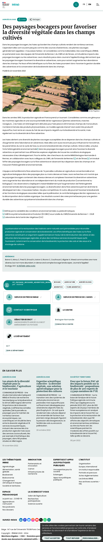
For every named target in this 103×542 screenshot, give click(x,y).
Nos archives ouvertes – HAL (89, 482)
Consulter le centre (64, 324)
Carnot (31, 469)
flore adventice (74, 287)
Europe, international (88, 466)
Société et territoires (80, 377)
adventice (58, 287)
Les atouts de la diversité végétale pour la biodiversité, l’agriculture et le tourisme (17, 385)
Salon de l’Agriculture (37, 495)
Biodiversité (8, 474)
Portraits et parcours (88, 472)
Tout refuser (72, 538)
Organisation (85, 463)
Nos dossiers (8, 509)
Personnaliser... (91, 538)
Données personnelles (38, 536)
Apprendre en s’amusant (8, 502)
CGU (22, 536)
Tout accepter (52, 538)
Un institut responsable (89, 469)
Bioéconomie (8, 477)
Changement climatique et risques (12, 481)
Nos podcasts (9, 507)
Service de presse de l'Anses (78, 297)
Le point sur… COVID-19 (12, 498)
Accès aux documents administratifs (20, 539)
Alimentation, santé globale (11, 470)
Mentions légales (10, 536)
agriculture (69, 282)
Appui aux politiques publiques (62, 478)
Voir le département (15, 350)
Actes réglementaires (88, 475)
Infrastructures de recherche (36, 473)
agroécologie (85, 282)
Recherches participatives (34, 500)
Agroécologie (9, 19)
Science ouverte (35, 504)
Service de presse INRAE (26, 297)
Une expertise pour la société (62, 470)
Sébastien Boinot (23, 319)
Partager (36, 19)
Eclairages (58, 474)
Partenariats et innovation (34, 464)
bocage (57, 282)
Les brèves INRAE (86, 478)
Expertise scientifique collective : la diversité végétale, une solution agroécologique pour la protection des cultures (49, 386)
